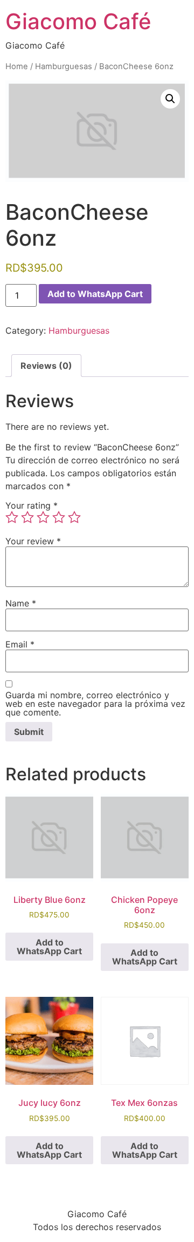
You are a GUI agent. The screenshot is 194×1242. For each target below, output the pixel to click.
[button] (170, 99)
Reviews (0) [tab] (46, 365)
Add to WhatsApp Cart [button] (49, 946)
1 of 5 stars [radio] (11, 517)
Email (19, 644)
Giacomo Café (78, 21)
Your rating (31, 505)
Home (16, 66)
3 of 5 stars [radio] (43, 517)
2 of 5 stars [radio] (27, 517)
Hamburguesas (63, 66)
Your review (33, 541)
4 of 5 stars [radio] (58, 517)
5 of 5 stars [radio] (74, 517)
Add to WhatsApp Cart (95, 293)
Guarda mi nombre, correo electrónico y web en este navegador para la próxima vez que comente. (95, 704)
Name (20, 603)
